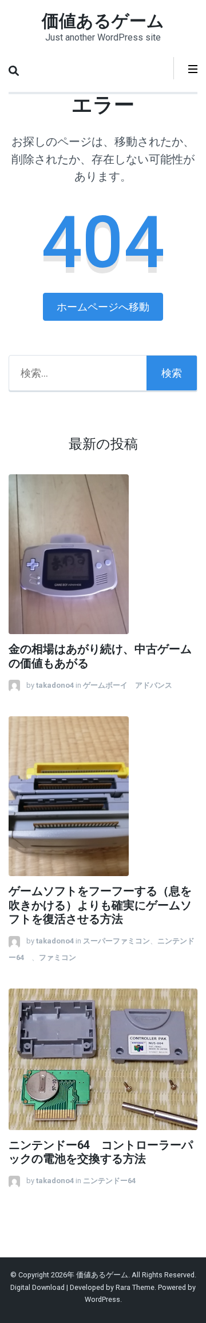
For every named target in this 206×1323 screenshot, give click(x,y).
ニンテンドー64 (113, 1180)
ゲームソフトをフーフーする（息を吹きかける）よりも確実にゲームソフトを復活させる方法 (100, 905)
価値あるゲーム (103, 21)
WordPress (102, 1299)
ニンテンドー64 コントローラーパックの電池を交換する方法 (101, 1152)
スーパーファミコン (116, 941)
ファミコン (57, 957)
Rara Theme (135, 1287)
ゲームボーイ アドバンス (127, 685)
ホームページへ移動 (103, 307)
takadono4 (55, 685)
